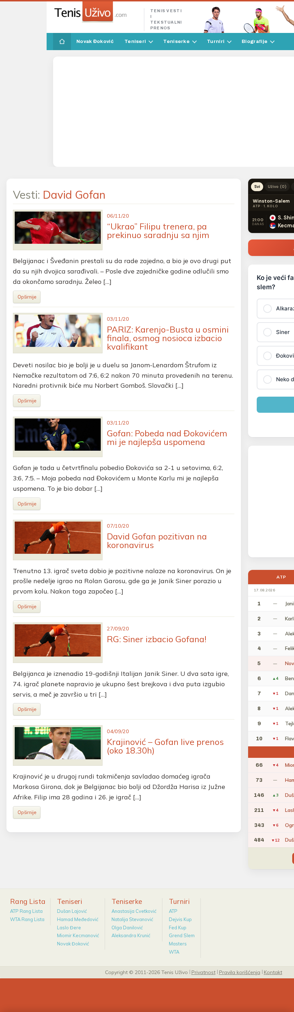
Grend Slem (182, 935)
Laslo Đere (69, 927)
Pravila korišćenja (239, 972)
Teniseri (135, 41)
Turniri (215, 41)
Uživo (277, 186)
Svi (257, 186)
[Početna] (62, 41)
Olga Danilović (127, 927)
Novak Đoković (95, 41)
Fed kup (177, 927)
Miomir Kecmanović (78, 935)
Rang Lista (28, 901)
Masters (178, 943)
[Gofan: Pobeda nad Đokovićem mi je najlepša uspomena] (58, 437)
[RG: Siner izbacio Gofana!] (58, 643)
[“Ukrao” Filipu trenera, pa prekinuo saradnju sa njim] (58, 230)
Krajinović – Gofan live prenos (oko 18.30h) (165, 746)
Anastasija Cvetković (134, 911)
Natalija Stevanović (132, 919)
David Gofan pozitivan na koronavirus (157, 540)
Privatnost (203, 972)
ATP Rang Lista (26, 911)
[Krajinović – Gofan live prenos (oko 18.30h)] (58, 745)
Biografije (254, 41)
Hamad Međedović (77, 919)
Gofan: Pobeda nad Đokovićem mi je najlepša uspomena (167, 437)
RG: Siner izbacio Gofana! (157, 639)
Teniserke (176, 41)
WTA (174, 952)
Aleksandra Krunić (131, 935)
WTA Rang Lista (27, 919)
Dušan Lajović (72, 911)
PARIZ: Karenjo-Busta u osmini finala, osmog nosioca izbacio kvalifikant (168, 338)
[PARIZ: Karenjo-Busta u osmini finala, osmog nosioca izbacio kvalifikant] (58, 333)
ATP (173, 911)
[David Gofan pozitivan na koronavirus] (58, 540)
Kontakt (273, 972)
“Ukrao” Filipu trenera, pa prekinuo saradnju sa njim (158, 230)
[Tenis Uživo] (95, 12)
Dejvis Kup (180, 919)
